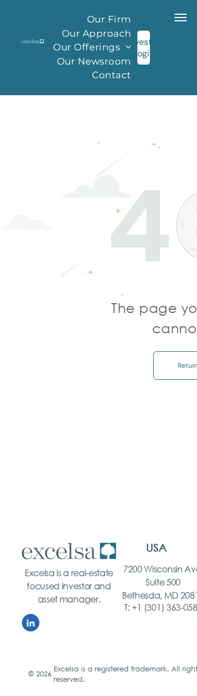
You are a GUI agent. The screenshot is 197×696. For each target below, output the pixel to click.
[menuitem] (109, 20)
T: (127, 607)
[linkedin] (30, 624)
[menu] (181, 17)
